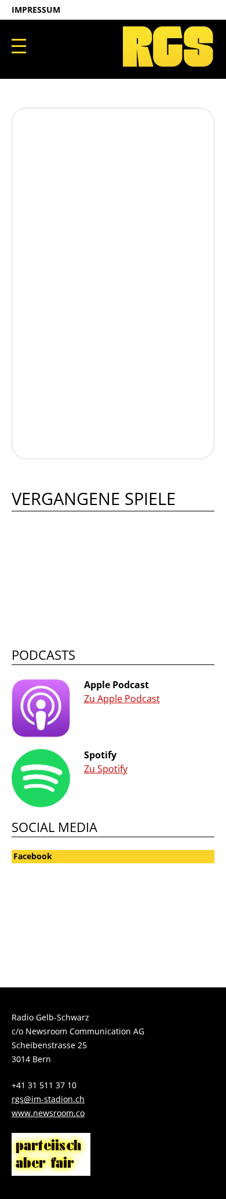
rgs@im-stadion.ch (48, 1098)
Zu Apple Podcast (122, 698)
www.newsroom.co (48, 1112)
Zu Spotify (105, 768)
